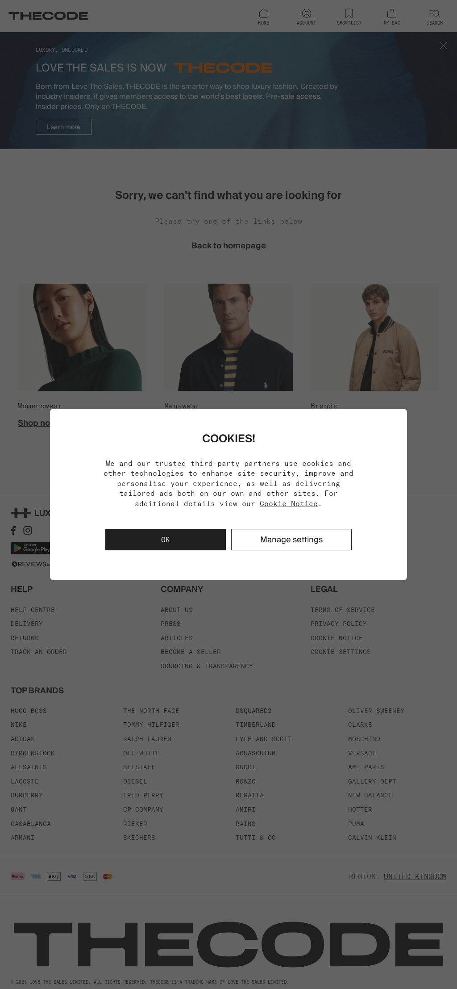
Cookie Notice (289, 503)
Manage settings (291, 539)
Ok (165, 539)
